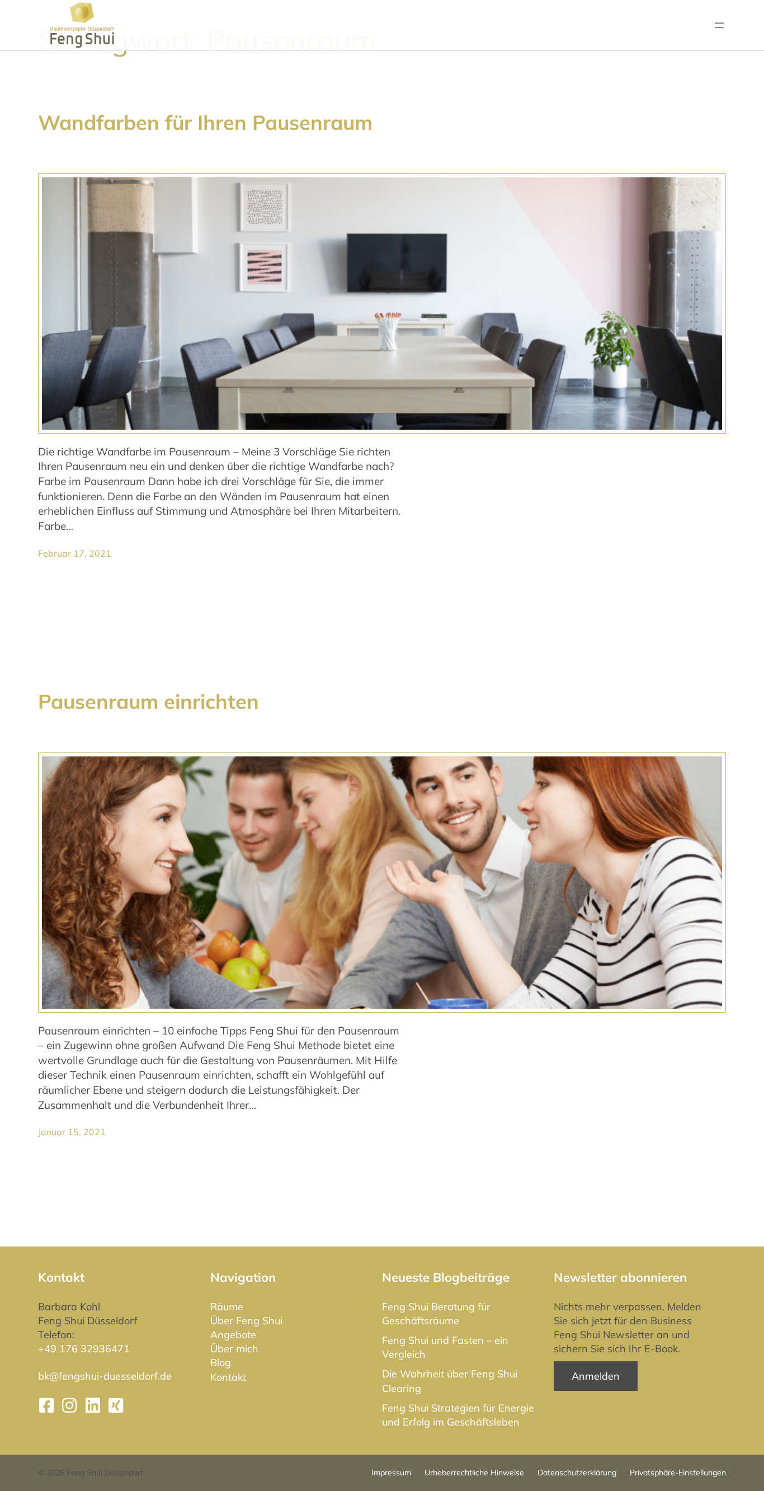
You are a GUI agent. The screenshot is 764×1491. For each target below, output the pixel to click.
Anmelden (596, 1376)
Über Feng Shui (246, 1320)
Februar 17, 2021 (74, 553)
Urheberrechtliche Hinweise (474, 1473)
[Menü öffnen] (719, 25)
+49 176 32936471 (84, 1348)
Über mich (234, 1348)
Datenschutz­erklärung (576, 1473)
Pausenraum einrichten (148, 701)
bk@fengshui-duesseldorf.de (105, 1376)
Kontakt (228, 1377)
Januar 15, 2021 (72, 1131)
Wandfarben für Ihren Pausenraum (205, 122)
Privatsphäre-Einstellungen (678, 1473)
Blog (220, 1362)
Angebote (233, 1334)
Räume (226, 1306)
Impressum (391, 1473)
